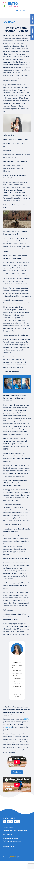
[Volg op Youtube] (20, 10)
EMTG (26, 719)
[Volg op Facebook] (10, 10)
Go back (9, 22)
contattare (8, 727)
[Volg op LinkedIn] (17, 10)
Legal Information (9, 846)
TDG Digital (13, 857)
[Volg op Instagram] (13, 10)
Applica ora (17, 772)
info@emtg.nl (7, 834)
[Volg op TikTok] (24, 10)
